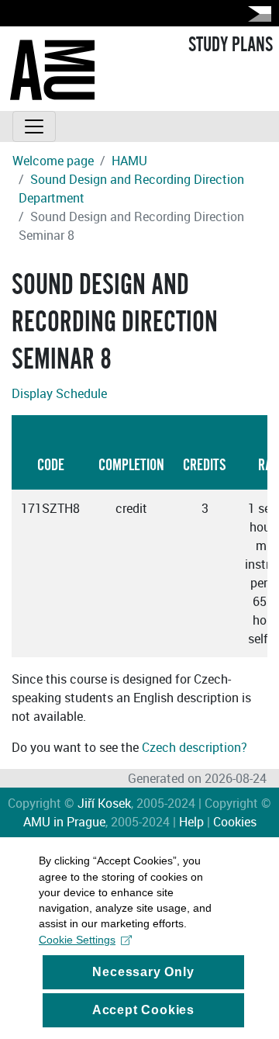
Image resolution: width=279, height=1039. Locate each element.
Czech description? (194, 747)
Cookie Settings (77, 939)
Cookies (235, 821)
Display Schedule (59, 393)
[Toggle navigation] (34, 126)
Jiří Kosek (104, 803)
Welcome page (53, 160)
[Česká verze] (256, 14)
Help (191, 821)
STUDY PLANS (230, 45)
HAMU (129, 160)
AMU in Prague (64, 821)
